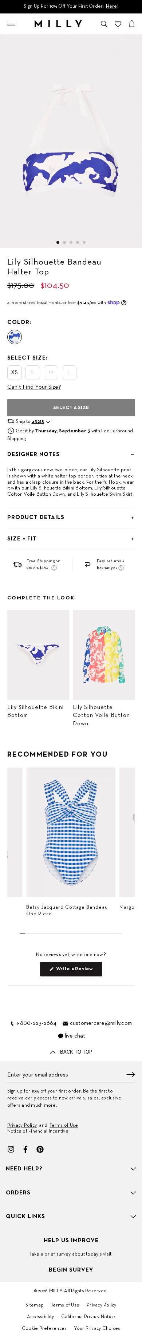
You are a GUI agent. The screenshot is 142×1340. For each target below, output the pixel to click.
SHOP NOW (99, 6)
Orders (18, 1193)
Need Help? (24, 1168)
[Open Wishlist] (118, 24)
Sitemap (34, 1305)
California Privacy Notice (88, 1317)
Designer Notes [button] (33, 454)
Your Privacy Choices (97, 1329)
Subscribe (130, 1074)
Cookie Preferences (44, 1329)
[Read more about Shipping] (54, 568)
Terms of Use (64, 1125)
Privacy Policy (22, 1125)
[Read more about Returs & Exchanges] (121, 568)
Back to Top (75, 1052)
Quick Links (25, 1216)
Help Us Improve (71, 1240)
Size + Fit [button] (22, 539)
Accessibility (40, 1317)
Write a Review (78, 971)
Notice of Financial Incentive (37, 1131)
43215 (38, 422)
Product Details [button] (35, 517)
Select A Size (71, 407)
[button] (57, 242)
